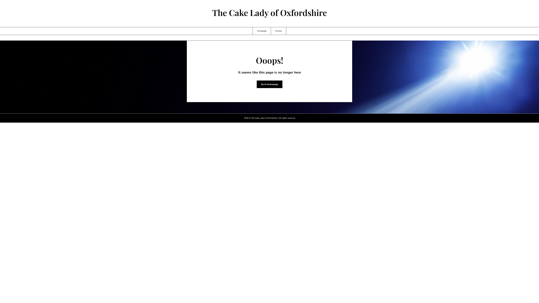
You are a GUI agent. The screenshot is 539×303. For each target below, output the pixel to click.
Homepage (262, 31)
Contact (278, 31)
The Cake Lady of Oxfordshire (269, 12)
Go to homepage (269, 84)
